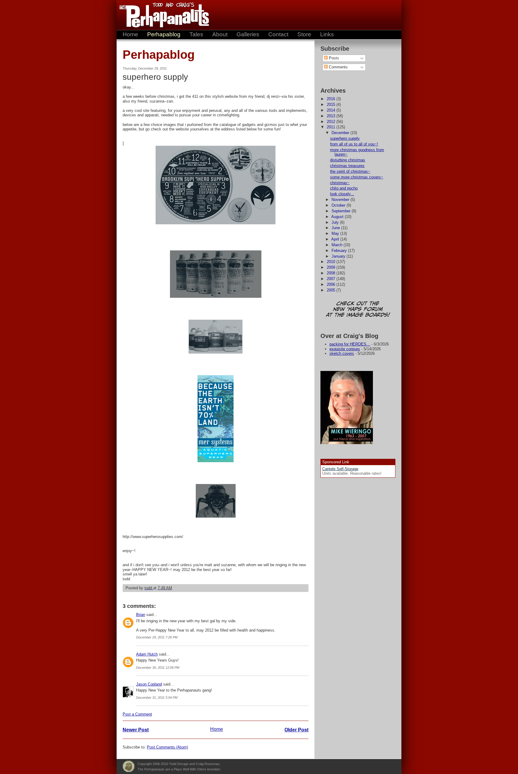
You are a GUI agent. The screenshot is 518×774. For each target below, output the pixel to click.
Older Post (296, 729)
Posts (333, 58)
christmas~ (340, 183)
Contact (278, 34)
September (342, 211)
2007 (331, 278)
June (336, 228)
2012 (331, 121)
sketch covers (341, 353)
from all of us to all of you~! (354, 144)
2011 (331, 127)
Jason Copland (149, 684)
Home (130, 34)
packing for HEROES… (349, 344)
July (336, 222)
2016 (331, 99)
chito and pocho (344, 188)
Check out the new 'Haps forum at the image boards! (357, 309)
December (341, 132)
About (220, 34)
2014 (331, 110)
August (338, 216)
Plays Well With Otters (129, 767)
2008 (331, 273)
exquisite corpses (344, 349)
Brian (140, 614)
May (336, 233)
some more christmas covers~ (356, 177)
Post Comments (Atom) (167, 747)
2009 (331, 267)
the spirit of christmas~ (350, 171)
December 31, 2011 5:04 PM (156, 697)
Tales (196, 34)
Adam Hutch (147, 654)
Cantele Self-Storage (340, 469)
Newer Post (136, 729)
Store (304, 34)
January (339, 256)
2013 (331, 116)
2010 (331, 261)
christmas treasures (347, 165)
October (339, 205)
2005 (331, 290)
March (338, 245)
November (341, 199)
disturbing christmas (347, 160)
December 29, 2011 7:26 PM (156, 637)
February (340, 250)
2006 (331, 284)
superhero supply (345, 138)
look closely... (342, 194)
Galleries (248, 34)
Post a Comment (137, 714)
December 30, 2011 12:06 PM (157, 667)
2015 (331, 104)
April (335, 239)
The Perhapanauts (162, 15)
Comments (338, 67)
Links (327, 34)
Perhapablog (163, 34)
